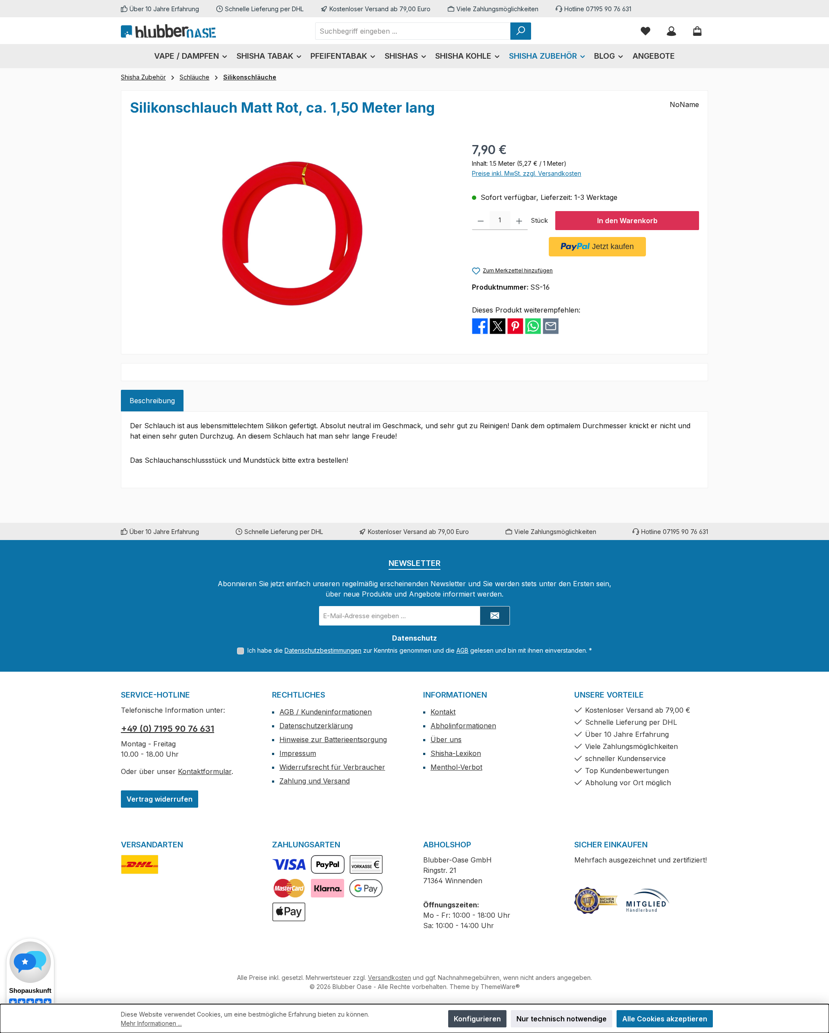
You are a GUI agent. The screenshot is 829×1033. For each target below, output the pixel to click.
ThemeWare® (500, 986)
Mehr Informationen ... (151, 1023)
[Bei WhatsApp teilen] (533, 325)
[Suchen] (520, 31)
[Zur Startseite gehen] (168, 30)
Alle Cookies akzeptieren (664, 1018)
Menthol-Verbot (456, 767)
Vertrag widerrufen (160, 799)
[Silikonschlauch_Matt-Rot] (292, 233)
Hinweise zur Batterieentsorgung (333, 739)
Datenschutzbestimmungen (323, 650)
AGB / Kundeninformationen (325, 712)
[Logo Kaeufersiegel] (595, 900)
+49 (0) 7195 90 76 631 (167, 728)
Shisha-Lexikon (455, 753)
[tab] (152, 400)
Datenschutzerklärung (316, 725)
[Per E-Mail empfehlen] (550, 325)
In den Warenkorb (627, 220)
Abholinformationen (463, 725)
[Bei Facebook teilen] (480, 325)
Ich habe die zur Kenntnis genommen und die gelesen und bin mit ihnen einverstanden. (419, 650)
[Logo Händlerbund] (647, 900)
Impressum (297, 753)
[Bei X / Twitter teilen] (497, 325)
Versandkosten (389, 977)
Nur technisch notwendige (561, 1018)
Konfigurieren (477, 1018)
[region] (292, 233)
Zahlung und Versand (314, 781)
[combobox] (413, 31)
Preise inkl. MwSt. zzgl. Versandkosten (526, 173)
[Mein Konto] (671, 31)
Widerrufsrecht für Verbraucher (332, 767)
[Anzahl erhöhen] (519, 220)
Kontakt (443, 712)
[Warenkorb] (697, 31)
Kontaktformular (204, 771)
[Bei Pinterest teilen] (515, 325)
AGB (462, 650)
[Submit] (495, 615)
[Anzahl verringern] (481, 220)
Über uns (446, 739)
